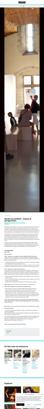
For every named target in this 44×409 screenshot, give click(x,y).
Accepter (20, 404)
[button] (41, 394)
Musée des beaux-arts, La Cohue (14, 223)
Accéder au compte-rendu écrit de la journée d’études (14, 324)
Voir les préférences (38, 404)
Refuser (28, 404)
